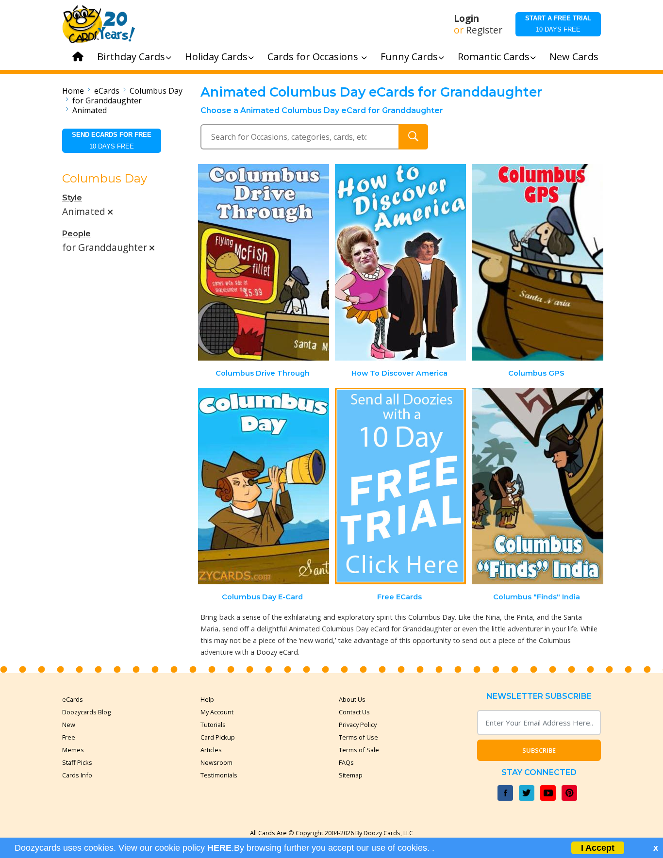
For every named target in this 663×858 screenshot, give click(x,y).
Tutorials (213, 724)
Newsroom (216, 762)
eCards (106, 91)
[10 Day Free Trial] (400, 486)
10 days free (558, 24)
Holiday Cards (216, 56)
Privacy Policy (358, 724)
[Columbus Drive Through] (263, 262)
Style (72, 197)
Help (207, 699)
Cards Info (77, 775)
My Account (216, 712)
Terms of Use (358, 737)
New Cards (573, 56)
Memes (73, 750)
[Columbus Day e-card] (263, 486)
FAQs (346, 762)
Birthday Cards (131, 56)
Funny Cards (409, 56)
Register (484, 30)
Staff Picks (77, 762)
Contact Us (354, 712)
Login (466, 18)
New (68, 724)
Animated (89, 110)
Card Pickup (217, 737)
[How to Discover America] (400, 262)
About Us (352, 699)
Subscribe (539, 750)
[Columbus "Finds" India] (537, 486)
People (76, 233)
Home (73, 91)
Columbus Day (156, 91)
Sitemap (351, 775)
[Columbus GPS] (537, 262)
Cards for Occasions (314, 56)
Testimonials (218, 775)
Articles (211, 750)
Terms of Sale (359, 750)
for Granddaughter (107, 100)
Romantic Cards (494, 56)
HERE (219, 848)
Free (68, 737)
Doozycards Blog (86, 712)
